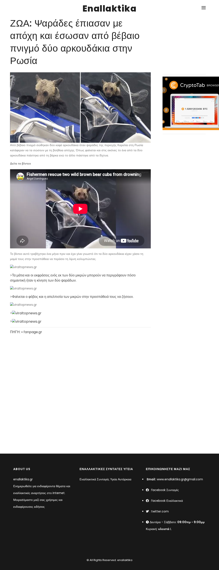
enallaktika (124, 560)
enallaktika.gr (23, 479)
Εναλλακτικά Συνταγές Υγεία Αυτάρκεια (105, 479)
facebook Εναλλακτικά (167, 501)
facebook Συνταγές (165, 490)
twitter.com (160, 511)
